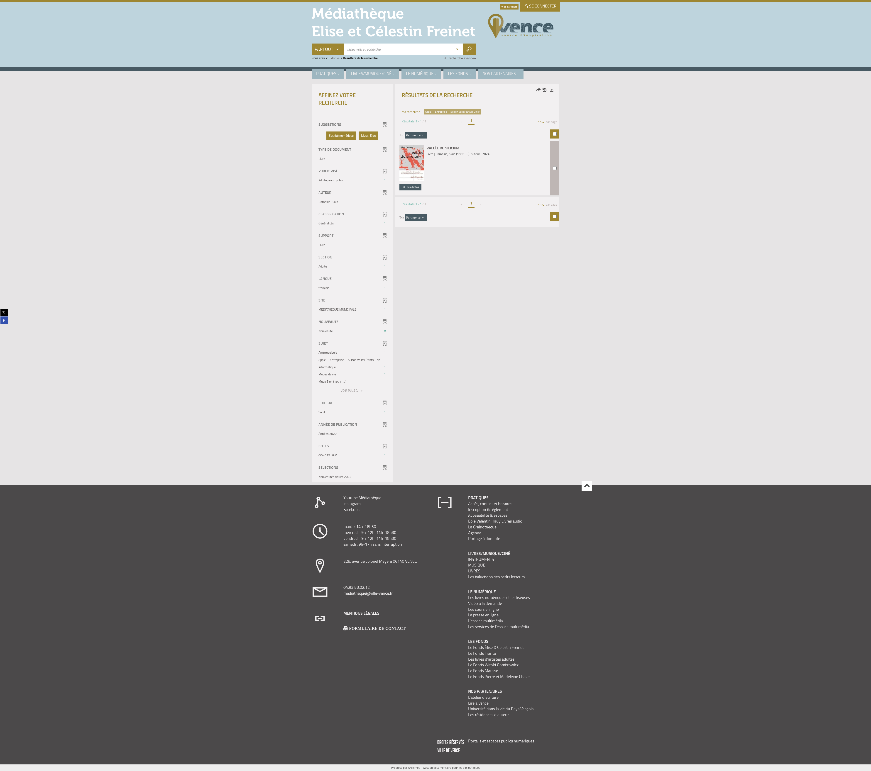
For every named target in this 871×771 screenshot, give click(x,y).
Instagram (352, 503)
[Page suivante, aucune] (480, 122)
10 (539, 122)
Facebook (351, 509)
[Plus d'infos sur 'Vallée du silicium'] (411, 163)
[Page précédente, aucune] (462, 122)
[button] (341, 135)
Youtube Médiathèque (362, 497)
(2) (350, 390)
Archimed (414, 768)
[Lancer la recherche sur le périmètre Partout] (469, 49)
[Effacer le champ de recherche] (457, 49)
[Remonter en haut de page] (587, 486)
